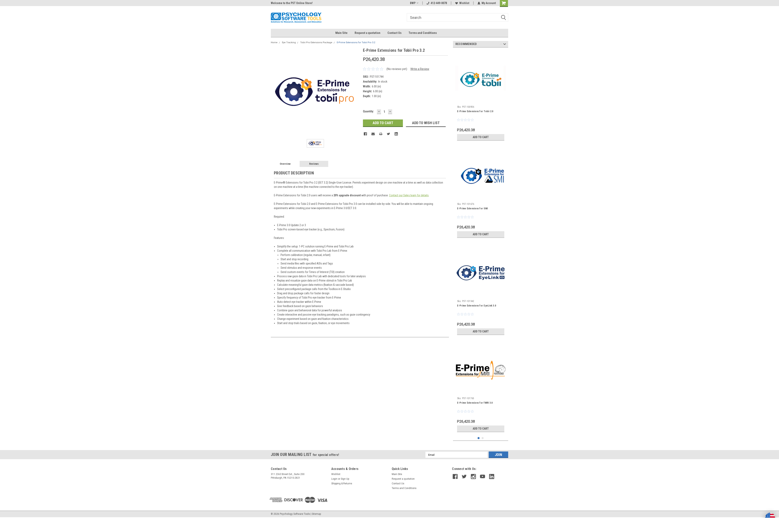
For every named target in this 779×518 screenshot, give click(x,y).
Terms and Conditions (423, 33)
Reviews (314, 163)
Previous (500, 44)
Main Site (341, 33)
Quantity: (368, 111)
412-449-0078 (439, 3)
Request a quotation (367, 33)
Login (334, 478)
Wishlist (464, 3)
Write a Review (419, 69)
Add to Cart (481, 137)
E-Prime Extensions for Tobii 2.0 (475, 111)
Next (504, 44)
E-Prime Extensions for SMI (472, 208)
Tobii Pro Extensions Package (316, 42)
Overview (285, 163)
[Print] (380, 133)
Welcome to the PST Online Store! (292, 3)
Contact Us (394, 33)
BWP (412, 3)
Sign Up (345, 478)
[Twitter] (388, 133)
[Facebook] (365, 133)
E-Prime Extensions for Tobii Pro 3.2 (356, 42)
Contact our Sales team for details (409, 195)
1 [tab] (479, 438)
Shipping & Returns (341, 483)
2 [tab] (483, 438)
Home (274, 42)
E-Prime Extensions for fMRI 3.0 (475, 402)
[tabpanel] (480, 97)
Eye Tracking (289, 42)
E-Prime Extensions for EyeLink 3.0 (476, 305)
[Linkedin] (396, 133)
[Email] (373, 133)
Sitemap (316, 514)
